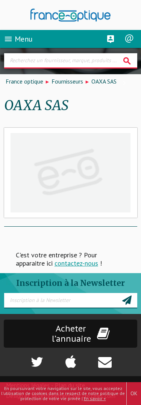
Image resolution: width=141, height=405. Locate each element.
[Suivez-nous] (23, 358)
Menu (18, 39)
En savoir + (95, 398)
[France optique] (70, 15)
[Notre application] (70, 358)
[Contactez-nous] (117, 358)
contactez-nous (76, 263)
